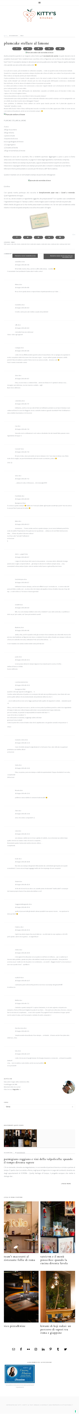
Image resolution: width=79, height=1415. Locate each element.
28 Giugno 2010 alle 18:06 (22, 862)
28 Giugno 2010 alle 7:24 (22, 429)
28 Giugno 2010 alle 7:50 (22, 452)
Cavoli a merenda (68, 193)
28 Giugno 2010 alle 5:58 (22, 265)
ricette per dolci (55, 244)
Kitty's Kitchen (39, 15)
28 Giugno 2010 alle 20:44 (22, 953)
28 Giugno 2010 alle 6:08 (22, 287)
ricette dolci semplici (35, 244)
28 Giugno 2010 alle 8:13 (22, 524)
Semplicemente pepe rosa (48, 193)
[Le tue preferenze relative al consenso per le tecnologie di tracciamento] (75, 1411)
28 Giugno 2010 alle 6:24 (22, 328)
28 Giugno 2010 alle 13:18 (22, 814)
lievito (18, 244)
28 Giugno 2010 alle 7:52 (22, 479)
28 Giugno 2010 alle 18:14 (22, 884)
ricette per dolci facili (65, 244)
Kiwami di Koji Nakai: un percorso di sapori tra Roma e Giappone (55, 1329)
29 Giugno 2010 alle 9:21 (22, 1031)
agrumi (9, 244)
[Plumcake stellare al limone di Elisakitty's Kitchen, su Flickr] (14, 114)
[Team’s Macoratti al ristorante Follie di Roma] (21, 1227)
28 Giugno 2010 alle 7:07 (22, 404)
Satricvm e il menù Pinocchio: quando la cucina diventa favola (54, 1260)
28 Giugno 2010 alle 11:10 (22, 743)
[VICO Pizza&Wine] (21, 1297)
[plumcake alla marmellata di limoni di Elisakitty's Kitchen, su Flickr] (39, 180)
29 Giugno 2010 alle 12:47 (22, 1054)
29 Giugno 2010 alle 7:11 (22, 1003)
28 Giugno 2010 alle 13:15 (22, 793)
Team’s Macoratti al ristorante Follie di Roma (19, 1258)
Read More (66, 1184)
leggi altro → (17, 1089)
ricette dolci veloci (45, 244)
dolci (22, 35)
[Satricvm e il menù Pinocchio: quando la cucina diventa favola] (57, 1227)
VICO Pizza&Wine (15, 1326)
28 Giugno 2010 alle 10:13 (22, 685)
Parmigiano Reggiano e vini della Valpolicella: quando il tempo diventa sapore (38, 1160)
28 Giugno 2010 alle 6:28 (22, 351)
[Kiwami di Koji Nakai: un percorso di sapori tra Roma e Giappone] (57, 1297)
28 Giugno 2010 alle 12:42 (22, 768)
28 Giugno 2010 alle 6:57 (22, 379)
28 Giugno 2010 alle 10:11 (22, 660)
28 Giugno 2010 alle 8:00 (22, 499)
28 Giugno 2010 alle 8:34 (22, 608)
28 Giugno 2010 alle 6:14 (22, 308)
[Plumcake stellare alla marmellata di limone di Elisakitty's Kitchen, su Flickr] (39, 52)
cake (12, 244)
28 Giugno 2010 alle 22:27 (22, 980)
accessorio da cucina (51, 56)
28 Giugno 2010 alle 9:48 (22, 630)
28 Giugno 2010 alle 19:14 (22, 907)
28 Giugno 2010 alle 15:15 (22, 834)
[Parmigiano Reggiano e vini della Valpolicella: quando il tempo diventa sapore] (39, 1138)
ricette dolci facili (25, 244)
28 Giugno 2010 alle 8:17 (22, 557)
